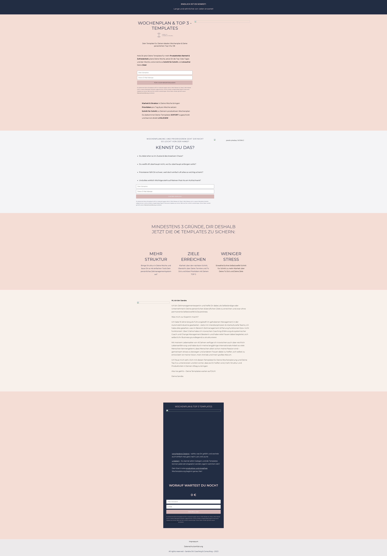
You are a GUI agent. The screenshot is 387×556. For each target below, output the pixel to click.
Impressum (193, 541)
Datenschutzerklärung (193, 546)
